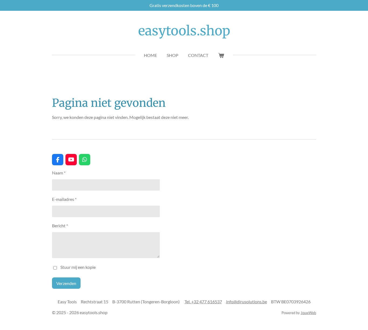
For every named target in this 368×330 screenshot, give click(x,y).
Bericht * (60, 225)
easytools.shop (184, 31)
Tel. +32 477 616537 (203, 301)
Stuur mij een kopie (78, 267)
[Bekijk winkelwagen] (220, 55)
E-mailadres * (64, 199)
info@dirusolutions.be (246, 301)
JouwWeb (308, 313)
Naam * (58, 172)
